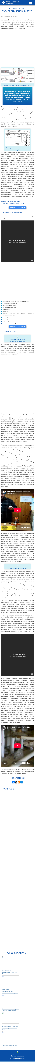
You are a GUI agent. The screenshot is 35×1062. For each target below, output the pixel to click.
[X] (16, 782)
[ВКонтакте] (13, 782)
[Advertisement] (17, 48)
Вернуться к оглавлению (17, 207)
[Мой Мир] (21, 782)
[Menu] (30, 3)
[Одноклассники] (19, 782)
